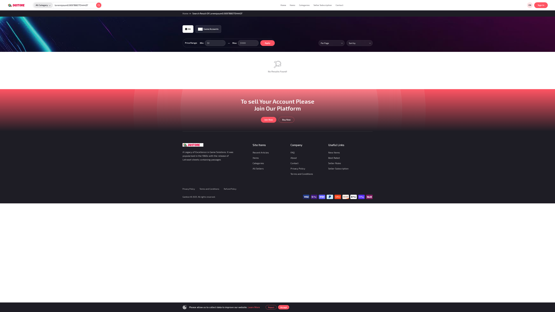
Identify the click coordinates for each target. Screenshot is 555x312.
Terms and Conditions (302, 173)
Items (292, 5)
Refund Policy (230, 189)
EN (530, 5)
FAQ (293, 152)
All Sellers (258, 168)
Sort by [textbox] (352, 43)
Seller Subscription (322, 5)
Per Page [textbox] (325, 43)
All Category (42, 5)
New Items (334, 152)
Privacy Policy (298, 168)
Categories (304, 5)
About (294, 157)
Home (283, 5)
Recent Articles (261, 152)
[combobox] (332, 43)
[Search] (98, 5)
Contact (339, 5)
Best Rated (334, 157)
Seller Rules (334, 163)
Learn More (254, 307)
